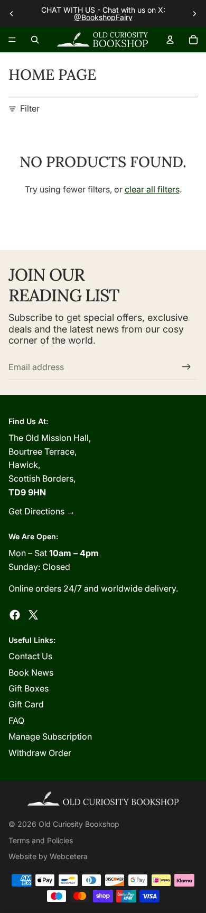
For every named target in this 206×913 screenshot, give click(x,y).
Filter (30, 108)
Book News (30, 672)
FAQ (16, 720)
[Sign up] (186, 367)
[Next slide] (194, 13)
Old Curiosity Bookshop (79, 823)
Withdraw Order (39, 753)
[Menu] (12, 39)
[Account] (170, 39)
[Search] (34, 39)
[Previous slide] (11, 13)
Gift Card (26, 704)
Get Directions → (41, 511)
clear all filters (152, 189)
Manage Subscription (50, 736)
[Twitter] (33, 614)
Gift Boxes (28, 688)
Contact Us (30, 656)
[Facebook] (14, 614)
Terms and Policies (40, 840)
